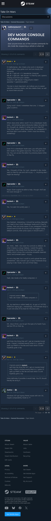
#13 (46, 351)
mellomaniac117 (14, 27)
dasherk (24, 365)
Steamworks (9, 452)
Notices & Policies (11, 477)
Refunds (8, 485)
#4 (47, 159)
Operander (14, 195)
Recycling (26, 456)
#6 (47, 195)
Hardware (26, 452)
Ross (23, 295)
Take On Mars (4, 22)
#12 (46, 330)
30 (46, 412)
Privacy (7, 469)
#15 (46, 401)
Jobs (25, 448)
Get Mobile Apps (13, 514)
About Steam (9, 444)
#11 (46, 312)
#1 (47, 94)
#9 (47, 266)
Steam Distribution (11, 456)
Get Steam (27, 469)
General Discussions (17, 22)
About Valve (27, 444)
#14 (46, 384)
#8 (47, 234)
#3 (47, 137)
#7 (47, 211)
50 (49, 412)
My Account (27, 481)
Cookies (7, 481)
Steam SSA (8, 448)
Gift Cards (8, 460)
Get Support (27, 477)
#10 (46, 282)
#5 (47, 178)
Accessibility (9, 473)
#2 (47, 111)
